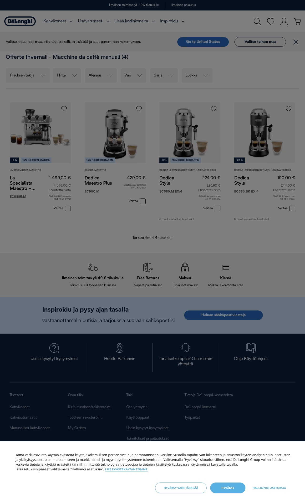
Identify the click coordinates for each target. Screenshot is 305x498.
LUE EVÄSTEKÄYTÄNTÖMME (126, 469)
